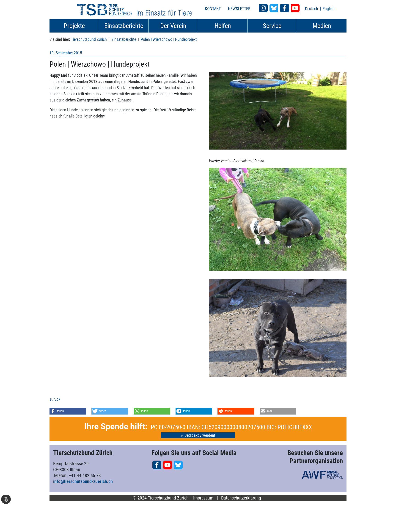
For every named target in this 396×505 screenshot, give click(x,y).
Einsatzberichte (123, 39)
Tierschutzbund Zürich (89, 39)
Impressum (203, 498)
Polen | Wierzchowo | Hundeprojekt (169, 39)
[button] (68, 411)
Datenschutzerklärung (241, 498)
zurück (55, 399)
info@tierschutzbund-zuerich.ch (83, 481)
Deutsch (312, 8)
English (329, 8)
